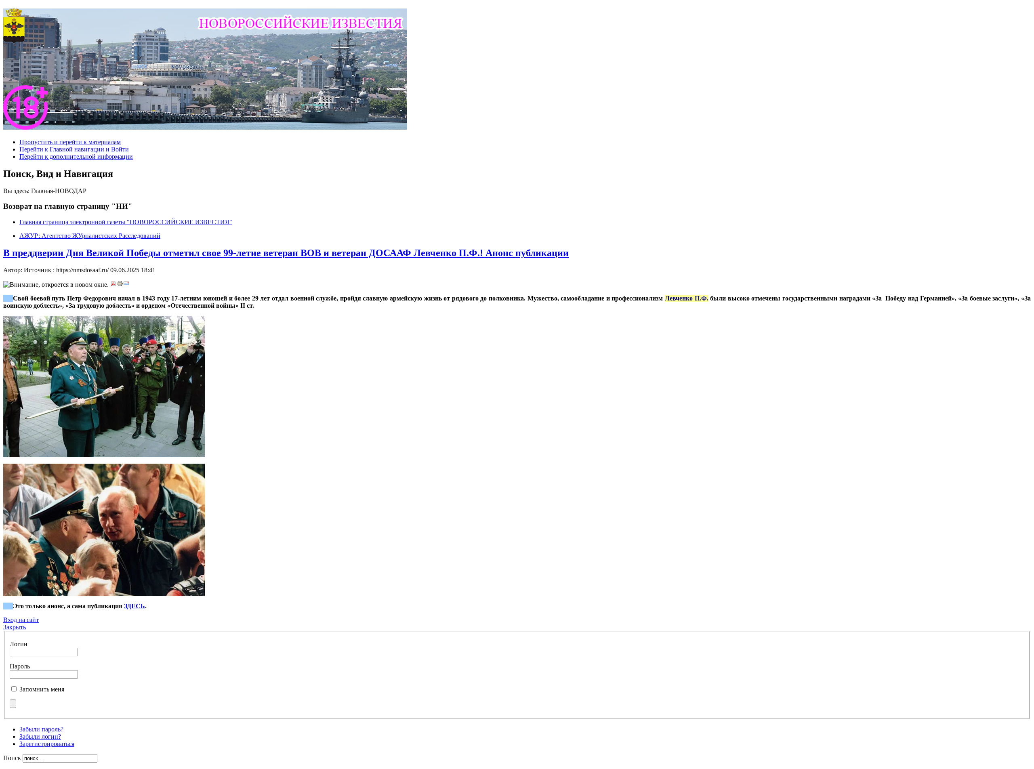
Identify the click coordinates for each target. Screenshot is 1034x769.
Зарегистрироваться (46, 743)
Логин (18, 644)
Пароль (20, 666)
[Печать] (120, 284)
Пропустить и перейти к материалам (70, 142)
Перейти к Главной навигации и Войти (74, 149)
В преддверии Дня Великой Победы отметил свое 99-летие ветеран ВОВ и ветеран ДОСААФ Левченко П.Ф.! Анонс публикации (286, 253)
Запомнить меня (41, 689)
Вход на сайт (21, 619)
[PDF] (113, 284)
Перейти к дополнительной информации (76, 156)
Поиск (13, 757)
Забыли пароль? (41, 729)
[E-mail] (126, 284)
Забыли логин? (40, 736)
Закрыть (14, 627)
